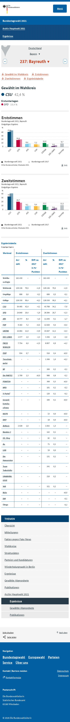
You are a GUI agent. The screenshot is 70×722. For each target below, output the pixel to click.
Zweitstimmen (12, 78)
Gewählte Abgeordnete (17, 580)
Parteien (53, 657)
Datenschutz (63, 670)
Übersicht (10, 525)
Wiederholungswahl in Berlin (20, 566)
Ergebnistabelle (35, 78)
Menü (60, 8)
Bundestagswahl (14, 657)
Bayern (33, 53)
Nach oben (63, 632)
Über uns (22, 662)
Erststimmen (41, 74)
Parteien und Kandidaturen (19, 560)
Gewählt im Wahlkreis (16, 74)
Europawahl (36, 657)
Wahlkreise (10, 546)
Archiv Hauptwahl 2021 (14, 28)
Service (7, 662)
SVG (65, 165)
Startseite (14, 9)
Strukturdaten (12, 553)
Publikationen (12, 587)
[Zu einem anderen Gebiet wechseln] (39, 54)
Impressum (63, 675)
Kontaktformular (13, 677)
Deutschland (35, 48)
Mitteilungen (11, 532)
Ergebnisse (8, 36)
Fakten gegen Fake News (18, 539)
